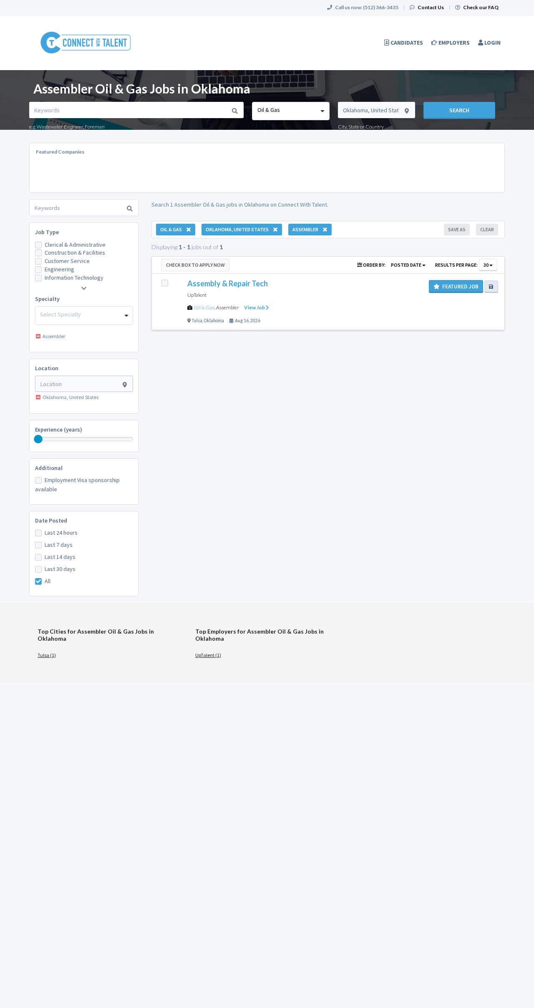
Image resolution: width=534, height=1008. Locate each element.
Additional (49, 468)
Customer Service (67, 261)
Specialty (47, 299)
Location (46, 368)
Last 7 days (59, 544)
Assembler (227, 307)
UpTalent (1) (208, 655)
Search (459, 110)
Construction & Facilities (75, 252)
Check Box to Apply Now (195, 265)
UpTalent (197, 295)
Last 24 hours (61, 532)
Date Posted (51, 520)
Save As (457, 229)
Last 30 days (60, 569)
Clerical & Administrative (75, 244)
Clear (487, 229)
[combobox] (290, 111)
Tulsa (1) (47, 655)
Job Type (47, 232)
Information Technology (74, 277)
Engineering (59, 269)
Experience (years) (58, 429)
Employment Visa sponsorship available (77, 484)
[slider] (38, 439)
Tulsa (196, 320)
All (47, 581)
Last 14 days (60, 557)
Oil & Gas (204, 307)
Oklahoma (214, 320)
